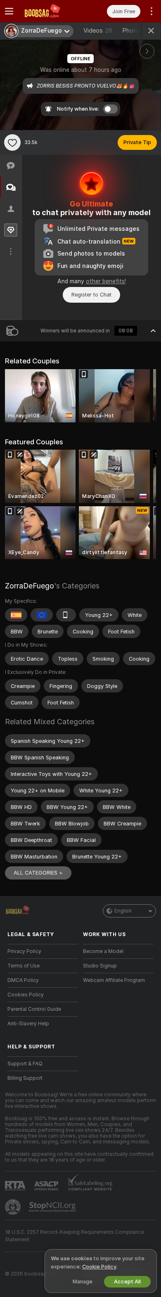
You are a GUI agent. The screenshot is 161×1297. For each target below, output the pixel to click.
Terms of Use (23, 966)
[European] (42, 614)
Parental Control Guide (34, 1009)
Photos (137, 30)
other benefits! (106, 281)
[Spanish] (16, 614)
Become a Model (103, 951)
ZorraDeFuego (29, 585)
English (123, 911)
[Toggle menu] (9, 11)
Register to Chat (91, 295)
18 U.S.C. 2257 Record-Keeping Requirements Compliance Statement (74, 1235)
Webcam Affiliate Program (114, 980)
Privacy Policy (24, 951)
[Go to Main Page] (49, 11)
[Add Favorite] (12, 142)
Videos (97, 30)
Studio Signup (100, 966)
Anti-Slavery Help (28, 1024)
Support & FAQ (25, 1064)
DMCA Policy (23, 980)
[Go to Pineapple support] (13, 1207)
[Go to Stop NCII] (53, 1207)
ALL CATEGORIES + (38, 873)
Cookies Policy (25, 995)
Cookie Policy (99, 1267)
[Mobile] (66, 614)
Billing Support (25, 1078)
